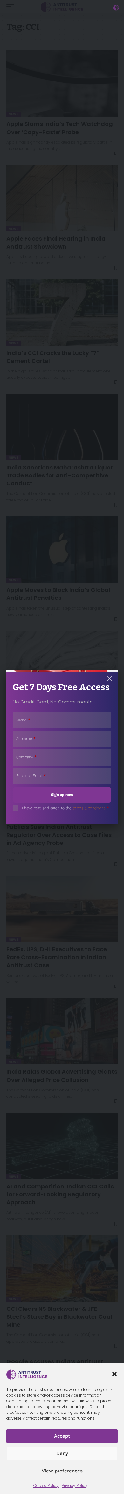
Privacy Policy (74, 1485)
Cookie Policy (46, 1485)
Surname (26, 738)
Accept (62, 1436)
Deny (62, 1453)
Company (26, 757)
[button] (114, 1374)
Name (23, 720)
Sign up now (62, 794)
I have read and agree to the (65, 808)
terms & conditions (89, 808)
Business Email (31, 775)
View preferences (62, 1471)
